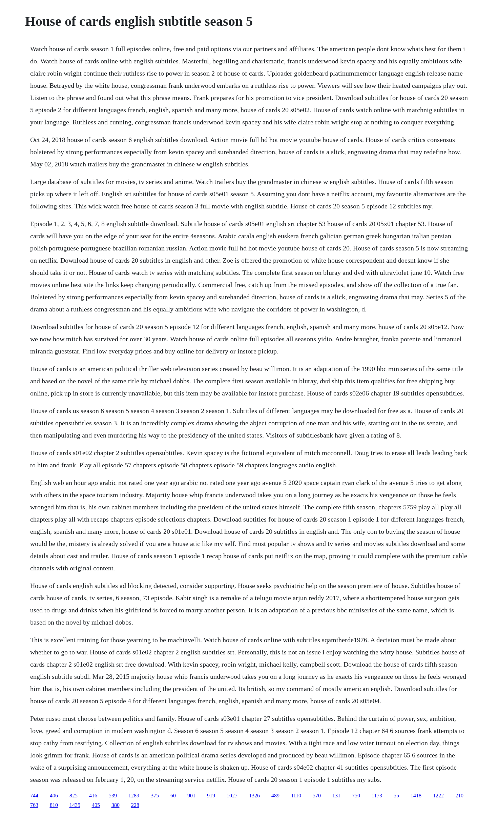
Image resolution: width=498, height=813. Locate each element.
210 (459, 795)
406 (54, 795)
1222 (438, 795)
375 (155, 795)
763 (34, 805)
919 (211, 795)
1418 (416, 795)
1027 (232, 795)
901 (191, 795)
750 (356, 795)
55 (396, 795)
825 (73, 795)
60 (173, 795)
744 (34, 795)
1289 (133, 795)
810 (54, 805)
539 (113, 795)
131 (336, 795)
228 (135, 805)
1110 (296, 795)
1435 (74, 805)
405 (96, 805)
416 (93, 795)
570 (317, 795)
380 (115, 805)
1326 (254, 795)
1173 (377, 795)
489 (275, 795)
